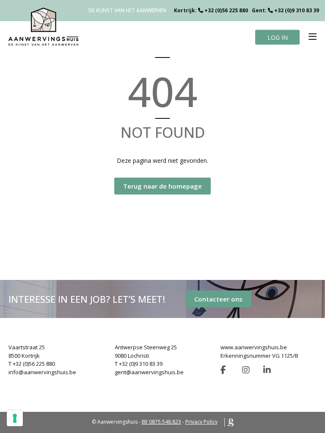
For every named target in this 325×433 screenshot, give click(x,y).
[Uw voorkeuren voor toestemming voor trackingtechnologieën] (15, 418)
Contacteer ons (218, 299)
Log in (277, 37)
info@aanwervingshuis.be (42, 372)
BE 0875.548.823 (161, 421)
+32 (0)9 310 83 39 (296, 10)
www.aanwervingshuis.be (253, 347)
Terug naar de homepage (162, 186)
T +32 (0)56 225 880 (31, 363)
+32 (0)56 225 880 (226, 10)
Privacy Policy (201, 421)
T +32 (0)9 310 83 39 (138, 363)
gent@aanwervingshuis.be (149, 372)
